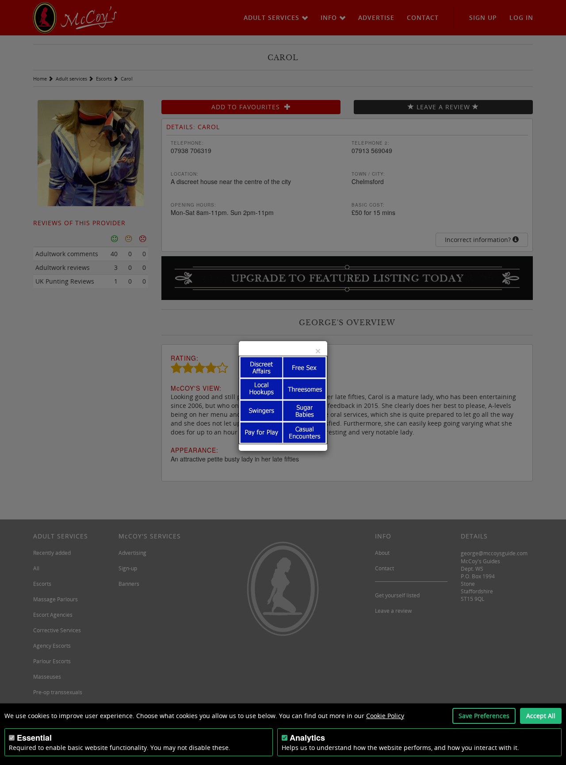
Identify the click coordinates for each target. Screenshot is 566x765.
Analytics (307, 737)
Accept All (540, 715)
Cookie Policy (385, 715)
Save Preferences (484, 715)
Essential (34, 737)
